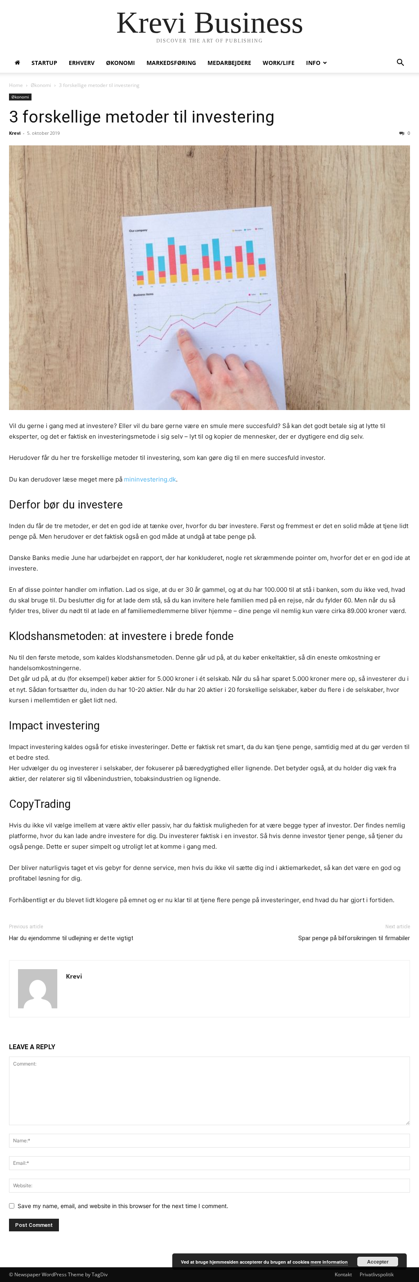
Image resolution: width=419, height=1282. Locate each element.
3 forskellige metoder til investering (142, 117)
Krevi (14, 133)
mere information (329, 1262)
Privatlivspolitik (377, 1274)
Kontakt (343, 1274)
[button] (400, 63)
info (313, 63)
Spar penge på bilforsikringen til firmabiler (354, 938)
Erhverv (82, 63)
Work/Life (279, 63)
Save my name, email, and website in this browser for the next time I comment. (123, 1205)
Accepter (378, 1261)
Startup (44, 63)
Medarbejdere (229, 63)
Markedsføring (171, 63)
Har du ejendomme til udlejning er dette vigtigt (71, 938)
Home (16, 85)
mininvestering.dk (150, 479)
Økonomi (120, 63)
